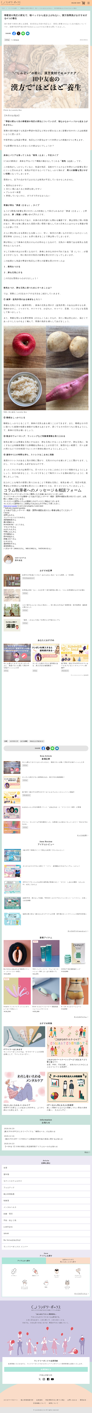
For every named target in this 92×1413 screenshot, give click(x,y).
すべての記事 (82, 835)
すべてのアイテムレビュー (77, 931)
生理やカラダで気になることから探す (68, 1261)
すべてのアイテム (80, 1017)
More (87, 1152)
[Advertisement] (46, 710)
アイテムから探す (23, 1261)
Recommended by (77, 675)
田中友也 (16, 40)
